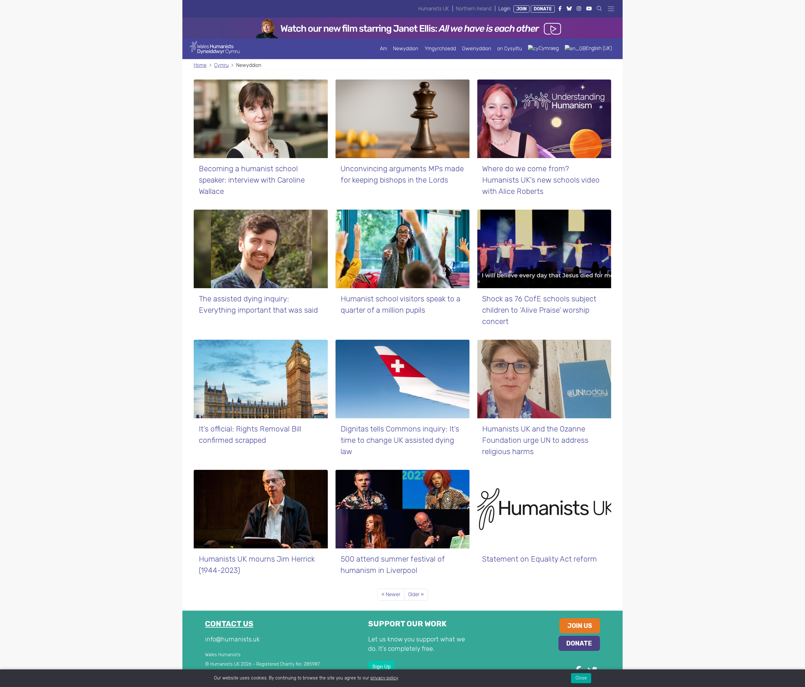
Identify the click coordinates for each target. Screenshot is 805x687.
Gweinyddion (476, 49)
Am (383, 49)
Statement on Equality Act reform (539, 559)
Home (200, 65)
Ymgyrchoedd (440, 49)
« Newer (390, 594)
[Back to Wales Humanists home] (217, 47)
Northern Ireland (473, 9)
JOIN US (579, 625)
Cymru (221, 65)
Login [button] (504, 9)
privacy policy (384, 678)
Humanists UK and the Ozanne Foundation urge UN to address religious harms (535, 440)
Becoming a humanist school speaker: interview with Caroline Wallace (252, 180)
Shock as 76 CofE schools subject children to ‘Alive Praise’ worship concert (539, 310)
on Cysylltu (509, 49)
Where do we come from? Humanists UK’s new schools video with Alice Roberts (541, 180)
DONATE (543, 9)
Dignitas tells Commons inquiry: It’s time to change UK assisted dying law (400, 440)
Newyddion (405, 49)
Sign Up (381, 667)
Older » (416, 594)
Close (581, 678)
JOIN (521, 9)
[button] (599, 8)
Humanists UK (433, 9)
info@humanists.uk (232, 639)
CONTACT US (229, 623)
